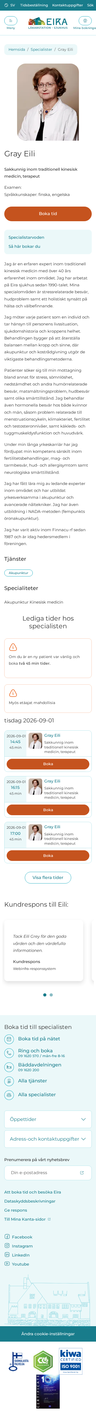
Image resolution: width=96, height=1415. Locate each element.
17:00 (15, 833)
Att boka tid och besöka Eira (32, 1192)
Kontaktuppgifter (67, 5)
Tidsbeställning (34, 5)
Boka (48, 763)
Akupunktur (18, 573)
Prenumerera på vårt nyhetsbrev (36, 1159)
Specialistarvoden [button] (26, 237)
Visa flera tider (48, 877)
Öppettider (23, 1119)
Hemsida (17, 49)
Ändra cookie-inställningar (48, 1334)
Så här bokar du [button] (24, 246)
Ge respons (15, 1210)
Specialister (41, 49)
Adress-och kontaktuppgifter (44, 1139)
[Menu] (10, 20)
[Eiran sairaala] (48, 23)
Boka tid (48, 213)
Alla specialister (33, 1094)
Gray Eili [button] (52, 735)
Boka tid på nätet (35, 1038)
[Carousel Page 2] (51, 995)
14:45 (15, 741)
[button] (10, 5)
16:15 (15, 787)
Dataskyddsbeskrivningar (29, 1201)
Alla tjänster (29, 1080)
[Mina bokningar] (85, 20)
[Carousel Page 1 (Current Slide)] (44, 995)
